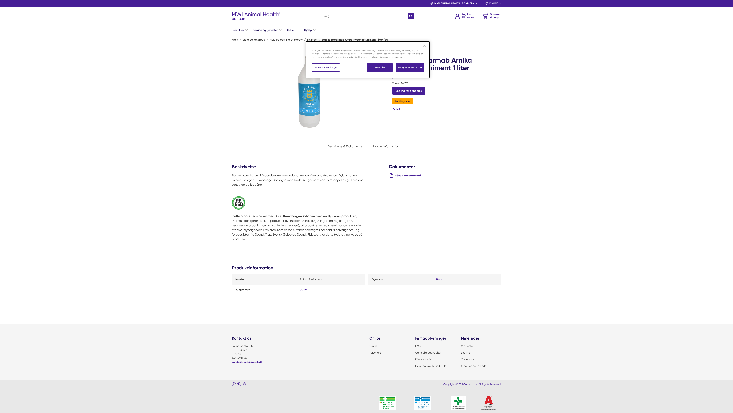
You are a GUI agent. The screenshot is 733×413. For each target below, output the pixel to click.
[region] (368, 59)
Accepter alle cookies (410, 67)
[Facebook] (234, 384)
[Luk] (424, 46)
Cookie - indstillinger (326, 67)
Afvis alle (380, 67)
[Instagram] (244, 384)
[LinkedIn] (239, 384)
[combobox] (368, 16)
